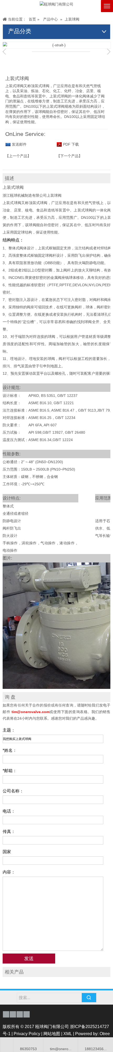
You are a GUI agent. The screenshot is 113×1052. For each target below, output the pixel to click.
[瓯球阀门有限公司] (56, 4)
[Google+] (13, 1014)
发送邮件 (19, 144)
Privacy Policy (27, 1033)
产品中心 (50, 19)
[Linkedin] (20, 1014)
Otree (105, 1033)
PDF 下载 (70, 144)
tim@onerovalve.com (30, 712)
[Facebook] (6, 1014)
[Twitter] (26, 1014)
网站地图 (51, 1033)
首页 (32, 19)
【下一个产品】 (69, 156)
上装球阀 (72, 19)
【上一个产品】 (18, 156)
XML (67, 1033)
